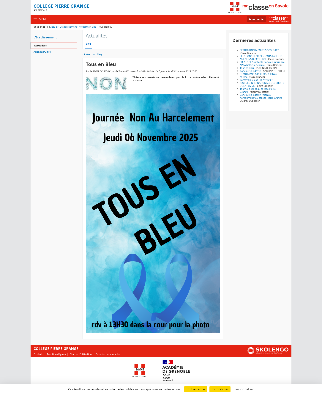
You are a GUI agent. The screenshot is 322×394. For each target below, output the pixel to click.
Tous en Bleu (247, 68)
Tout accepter (196, 389)
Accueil (54, 26)
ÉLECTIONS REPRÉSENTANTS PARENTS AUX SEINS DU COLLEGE (261, 57)
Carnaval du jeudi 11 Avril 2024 (256, 80)
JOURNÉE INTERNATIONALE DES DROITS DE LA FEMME (262, 84)
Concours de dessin (250, 71)
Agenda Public (42, 51)
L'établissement (68, 26)
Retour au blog (92, 54)
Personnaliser (244, 389)
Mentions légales (56, 354)
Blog (93, 26)
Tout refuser (220, 389)
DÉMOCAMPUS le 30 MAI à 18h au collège (258, 75)
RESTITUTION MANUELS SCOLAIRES (259, 50)
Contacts (38, 354)
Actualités (84, 26)
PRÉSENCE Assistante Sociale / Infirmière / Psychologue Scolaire (262, 63)
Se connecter (257, 19)
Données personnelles (107, 354)
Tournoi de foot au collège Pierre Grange (258, 90)
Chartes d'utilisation (81, 354)
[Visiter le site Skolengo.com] (267, 353)
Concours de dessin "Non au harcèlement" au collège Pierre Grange (261, 96)
